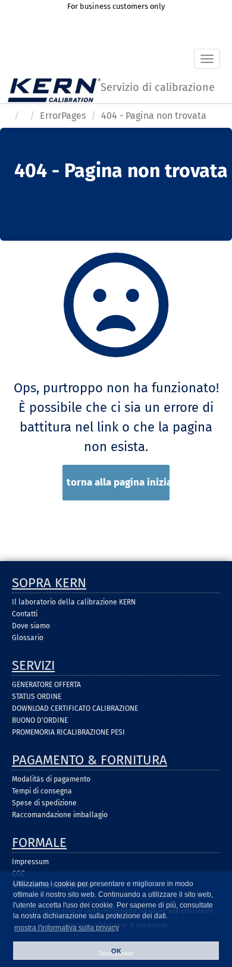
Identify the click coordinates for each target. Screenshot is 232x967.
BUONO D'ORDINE (40, 720)
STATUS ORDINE (36, 696)
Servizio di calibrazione (158, 87)
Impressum (30, 862)
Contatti (24, 614)
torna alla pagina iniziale (118, 482)
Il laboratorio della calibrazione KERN (74, 602)
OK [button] (116, 951)
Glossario (27, 638)
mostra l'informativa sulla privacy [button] (66, 928)
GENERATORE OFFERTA (46, 685)
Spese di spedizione (44, 803)
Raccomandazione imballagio (60, 815)
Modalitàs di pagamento (51, 779)
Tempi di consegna (42, 791)
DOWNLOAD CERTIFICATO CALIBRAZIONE (75, 708)
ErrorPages (63, 115)
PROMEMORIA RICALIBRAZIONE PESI (68, 732)
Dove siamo (31, 626)
